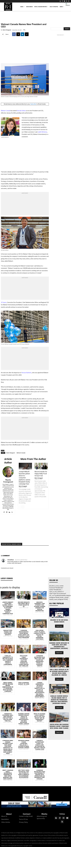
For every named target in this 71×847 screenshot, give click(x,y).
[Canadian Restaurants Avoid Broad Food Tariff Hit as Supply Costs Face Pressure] (24, 623)
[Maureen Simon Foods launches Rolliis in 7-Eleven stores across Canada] (24, 734)
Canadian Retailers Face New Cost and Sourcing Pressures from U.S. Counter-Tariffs (39, 661)
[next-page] (23, 507)
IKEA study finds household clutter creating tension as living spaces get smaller (23, 661)
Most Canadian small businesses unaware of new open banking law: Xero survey (7, 774)
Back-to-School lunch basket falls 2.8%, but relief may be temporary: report (39, 717)
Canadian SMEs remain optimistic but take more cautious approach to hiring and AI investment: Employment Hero (7, 747)
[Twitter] (66, 1)
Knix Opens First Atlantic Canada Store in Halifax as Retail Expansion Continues (39, 635)
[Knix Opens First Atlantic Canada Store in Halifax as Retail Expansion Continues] (40, 623)
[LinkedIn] (60, 1)
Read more (59, 626)
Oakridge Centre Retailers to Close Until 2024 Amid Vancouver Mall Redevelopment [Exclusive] (59, 645)
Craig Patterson (23, 639)
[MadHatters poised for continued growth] (8, 623)
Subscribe (33, 104)
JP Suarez (4, 302)
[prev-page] (20, 507)
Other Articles (5, 822)
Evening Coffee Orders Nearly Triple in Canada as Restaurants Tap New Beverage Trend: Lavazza (23, 718)
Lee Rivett (39, 667)
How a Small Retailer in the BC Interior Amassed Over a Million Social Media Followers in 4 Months (59, 672)
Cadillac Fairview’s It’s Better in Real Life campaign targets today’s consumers (8, 660)
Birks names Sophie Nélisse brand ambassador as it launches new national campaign (7, 687)
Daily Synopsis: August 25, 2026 (23, 683)
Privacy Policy (23, 822)
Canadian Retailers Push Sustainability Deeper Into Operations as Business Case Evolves (39, 774)
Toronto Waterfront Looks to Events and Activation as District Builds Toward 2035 (39, 745)
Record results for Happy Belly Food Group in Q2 (41, 474)
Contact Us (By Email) (26, 816)
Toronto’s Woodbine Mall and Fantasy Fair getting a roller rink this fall (7, 717)
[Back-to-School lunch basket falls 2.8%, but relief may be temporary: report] (40, 707)
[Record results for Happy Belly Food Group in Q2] (41, 466)
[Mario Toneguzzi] (8, 471)
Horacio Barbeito (26, 372)
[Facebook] (62, 1)
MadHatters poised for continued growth (7, 632)
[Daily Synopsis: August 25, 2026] (24, 676)
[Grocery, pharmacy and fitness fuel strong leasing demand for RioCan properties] (40, 595)
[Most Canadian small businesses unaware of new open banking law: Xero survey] (8, 763)
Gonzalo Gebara (21, 110)
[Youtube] (67, 818)
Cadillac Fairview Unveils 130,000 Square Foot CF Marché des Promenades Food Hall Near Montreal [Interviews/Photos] (59, 699)
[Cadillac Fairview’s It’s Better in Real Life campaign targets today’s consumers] (8, 649)
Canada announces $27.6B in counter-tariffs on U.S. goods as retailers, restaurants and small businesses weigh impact (39, 690)
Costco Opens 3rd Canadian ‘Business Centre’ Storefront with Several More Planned (59, 726)
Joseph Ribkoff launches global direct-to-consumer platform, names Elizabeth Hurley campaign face (24, 478)
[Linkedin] (22, 34)
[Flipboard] (64, 1)
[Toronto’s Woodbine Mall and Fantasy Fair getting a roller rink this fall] (8, 707)
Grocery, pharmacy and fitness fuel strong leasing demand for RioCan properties (39, 606)
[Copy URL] (27, 34)
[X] (18, 34)
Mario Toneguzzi (7, 30)
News (2, 450)
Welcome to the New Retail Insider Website (59, 621)
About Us (4, 816)
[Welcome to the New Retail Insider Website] (59, 613)
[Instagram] (69, 1)
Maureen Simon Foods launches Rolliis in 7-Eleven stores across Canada (23, 744)
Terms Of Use (23, 819)
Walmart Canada (5, 110)
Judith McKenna (42, 132)
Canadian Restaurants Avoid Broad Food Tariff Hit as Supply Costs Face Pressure (23, 634)
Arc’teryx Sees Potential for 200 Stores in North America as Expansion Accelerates (23, 773)
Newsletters (5, 819)
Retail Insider (23, 685)
